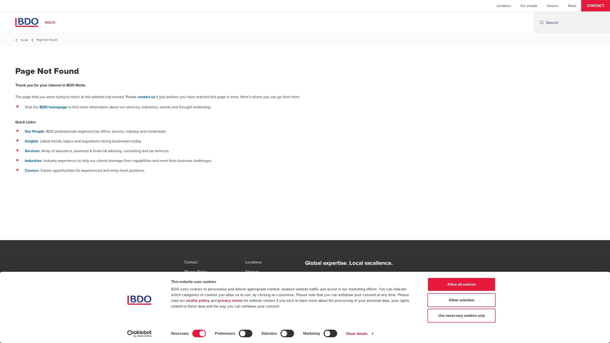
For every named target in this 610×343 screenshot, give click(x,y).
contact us (146, 97)
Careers (553, 5)
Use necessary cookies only (461, 315)
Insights (31, 141)
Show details (357, 334)
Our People (34, 131)
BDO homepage (53, 107)
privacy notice (230, 300)
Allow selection (462, 300)
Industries (33, 160)
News (572, 5)
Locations (504, 5)
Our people (528, 5)
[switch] (245, 333)
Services (32, 151)
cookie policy (198, 300)
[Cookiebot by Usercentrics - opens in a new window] (139, 333)
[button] (595, 5)
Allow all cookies (461, 284)
